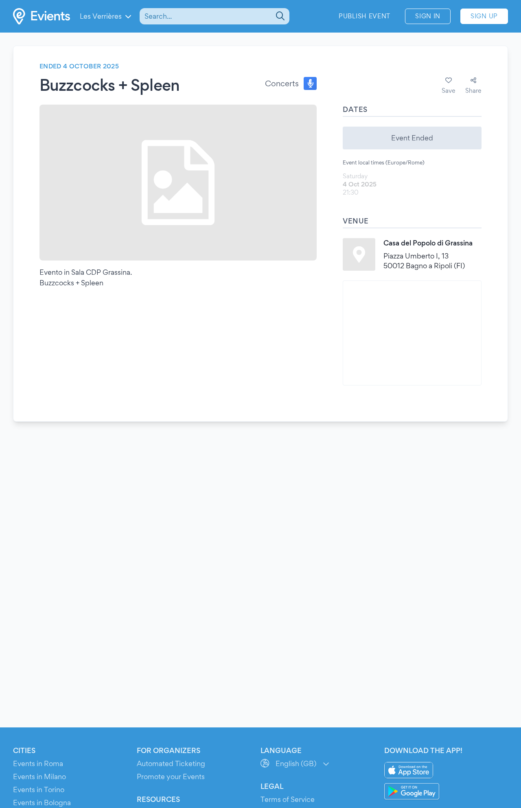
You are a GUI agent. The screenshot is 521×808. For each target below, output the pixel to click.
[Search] (279, 16)
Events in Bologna (42, 802)
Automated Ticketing (171, 763)
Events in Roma (38, 763)
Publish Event (364, 16)
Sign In (427, 16)
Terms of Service (287, 799)
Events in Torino (38, 789)
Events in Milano (39, 776)
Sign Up (484, 16)
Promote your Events (171, 776)
